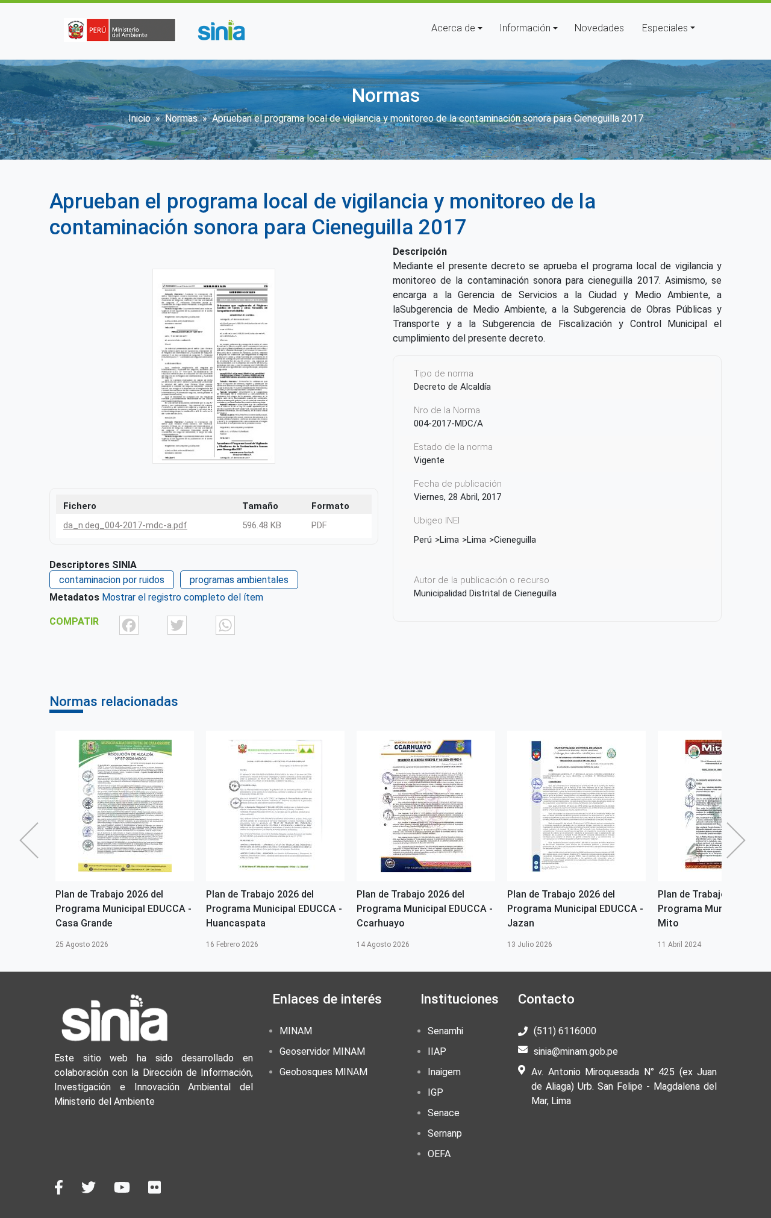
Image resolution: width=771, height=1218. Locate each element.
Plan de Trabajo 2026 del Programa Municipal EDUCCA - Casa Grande (123, 909)
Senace (444, 1113)
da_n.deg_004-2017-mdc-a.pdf (125, 525)
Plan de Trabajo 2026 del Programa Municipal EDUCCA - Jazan (575, 909)
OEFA (439, 1154)
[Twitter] (177, 625)
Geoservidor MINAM (322, 1051)
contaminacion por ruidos (111, 580)
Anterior (32, 840)
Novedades (599, 28)
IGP (435, 1092)
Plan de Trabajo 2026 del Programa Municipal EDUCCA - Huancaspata (274, 909)
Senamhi (445, 1031)
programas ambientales (239, 580)
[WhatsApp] (225, 625)
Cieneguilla (515, 539)
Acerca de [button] (453, 28)
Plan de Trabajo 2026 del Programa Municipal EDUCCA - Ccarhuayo (425, 909)
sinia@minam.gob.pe (576, 1051)
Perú (423, 539)
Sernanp (445, 1133)
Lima (449, 539)
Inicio (139, 118)
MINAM (295, 1031)
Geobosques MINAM (323, 1072)
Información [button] (525, 28)
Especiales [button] (665, 28)
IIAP (437, 1051)
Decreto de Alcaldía (452, 386)
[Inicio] (221, 30)
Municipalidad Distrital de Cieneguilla (485, 593)
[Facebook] (129, 625)
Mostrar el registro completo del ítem (182, 597)
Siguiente (739, 840)
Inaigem (444, 1072)
